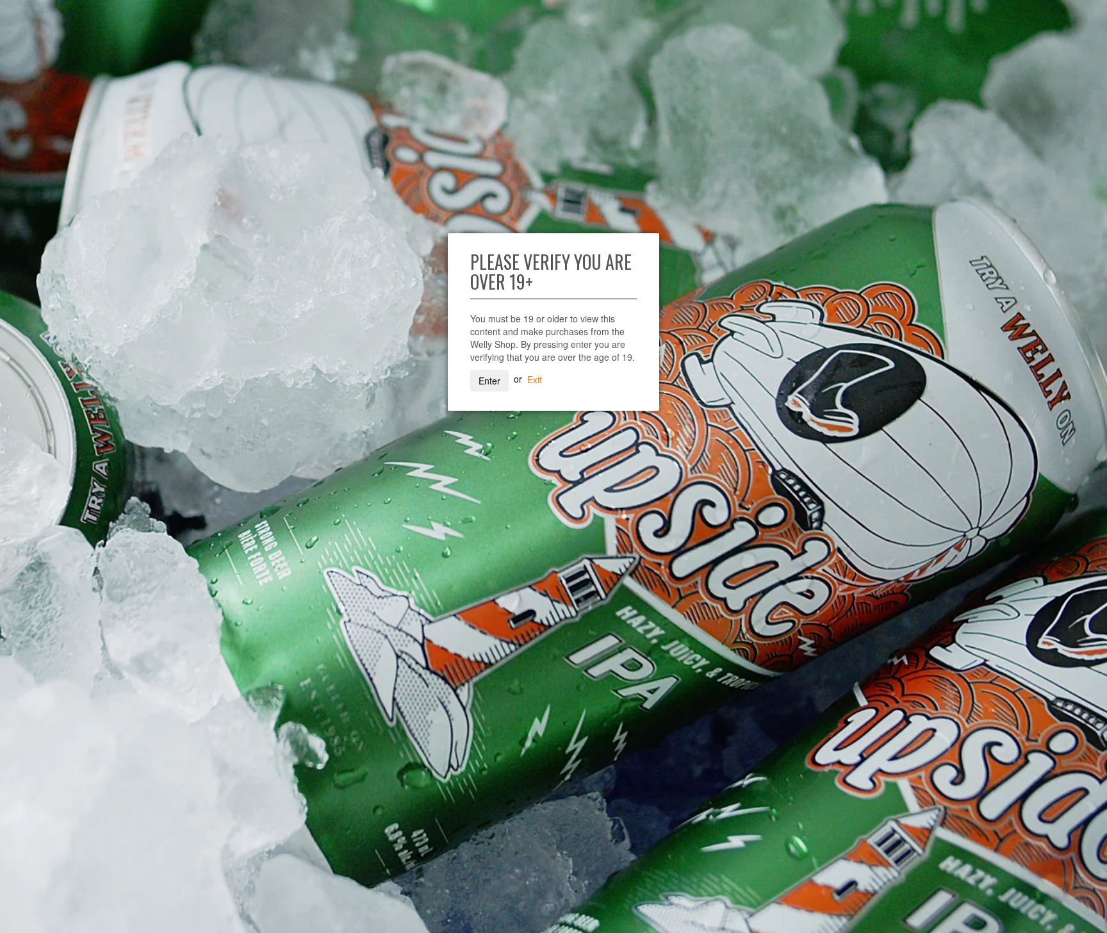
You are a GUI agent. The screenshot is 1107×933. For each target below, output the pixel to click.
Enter (489, 380)
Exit (534, 378)
